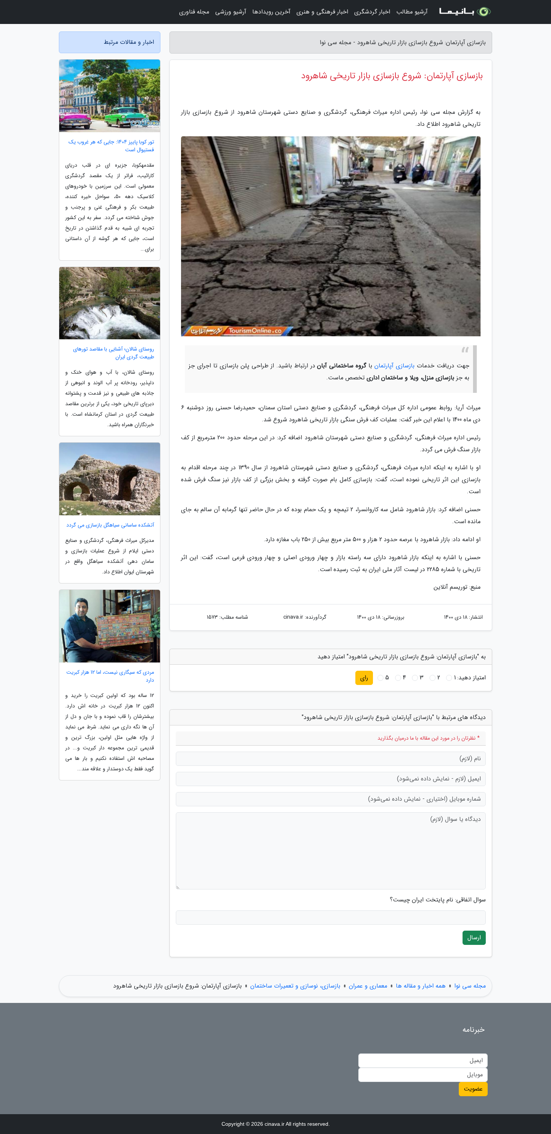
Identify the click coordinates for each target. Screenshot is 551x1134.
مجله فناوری (194, 11)
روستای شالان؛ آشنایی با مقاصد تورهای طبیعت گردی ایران (113, 353)
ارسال (474, 937)
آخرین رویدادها (271, 11)
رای (364, 677)
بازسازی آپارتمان (394, 365)
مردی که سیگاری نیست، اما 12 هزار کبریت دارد (110, 676)
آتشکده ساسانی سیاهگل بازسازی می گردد (110, 525)
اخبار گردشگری (372, 11)
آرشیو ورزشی (230, 11)
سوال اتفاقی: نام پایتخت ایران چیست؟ (438, 899)
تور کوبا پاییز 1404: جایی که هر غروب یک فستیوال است (111, 146)
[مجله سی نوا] (464, 12)
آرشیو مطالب (412, 11)
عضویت (473, 1089)
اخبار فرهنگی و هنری (322, 11)
